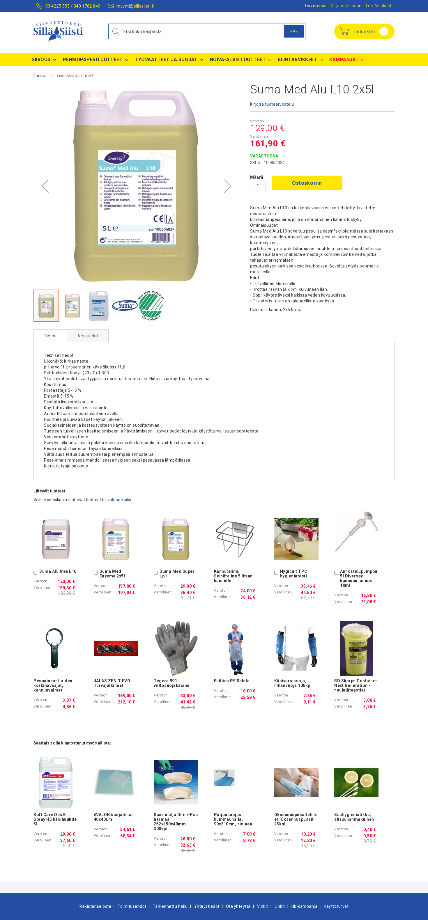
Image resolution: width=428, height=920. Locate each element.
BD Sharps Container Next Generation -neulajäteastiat (355, 685)
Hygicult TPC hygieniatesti (293, 573)
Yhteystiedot (207, 906)
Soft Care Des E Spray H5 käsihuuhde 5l (55, 819)
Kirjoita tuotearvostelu (272, 104)
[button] (45, 186)
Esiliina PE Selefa (232, 680)
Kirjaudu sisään (346, 5)
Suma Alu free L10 (58, 571)
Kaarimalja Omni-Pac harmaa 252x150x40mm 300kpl (176, 821)
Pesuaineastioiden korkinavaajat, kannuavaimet (52, 685)
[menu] (214, 59)
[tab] (50, 335)
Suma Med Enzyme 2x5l (112, 573)
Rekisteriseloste (95, 906)
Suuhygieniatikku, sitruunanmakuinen (354, 817)
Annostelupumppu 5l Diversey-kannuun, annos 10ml (358, 578)
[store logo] (58, 31)
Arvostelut (87, 336)
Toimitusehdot (132, 906)
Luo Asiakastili (380, 5)
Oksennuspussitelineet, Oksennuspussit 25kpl (296, 819)
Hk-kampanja (304, 906)
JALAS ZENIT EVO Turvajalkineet (112, 683)
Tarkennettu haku (170, 906)
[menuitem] (42, 59)
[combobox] (206, 31)
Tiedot (50, 336)
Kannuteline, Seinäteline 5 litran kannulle (233, 576)
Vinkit (262, 906)
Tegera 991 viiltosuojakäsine (172, 683)
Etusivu (40, 76)
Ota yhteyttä (238, 906)
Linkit (280, 906)
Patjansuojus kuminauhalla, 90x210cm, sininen (233, 819)
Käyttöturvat (336, 906)
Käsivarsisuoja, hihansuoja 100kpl (293, 683)
